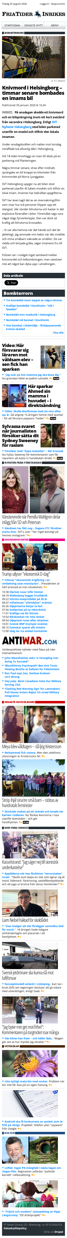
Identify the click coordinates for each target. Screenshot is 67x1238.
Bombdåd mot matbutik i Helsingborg (30, 314)
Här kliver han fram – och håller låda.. (29, 1038)
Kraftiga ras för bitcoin (23, 613)
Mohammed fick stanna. (20, 752)
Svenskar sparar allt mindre (27, 627)
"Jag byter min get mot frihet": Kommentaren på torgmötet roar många (30, 1029)
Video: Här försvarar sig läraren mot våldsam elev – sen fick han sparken (17, 357)
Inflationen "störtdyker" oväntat (30, 602)
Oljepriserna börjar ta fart (25, 606)
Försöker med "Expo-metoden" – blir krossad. (34, 451)
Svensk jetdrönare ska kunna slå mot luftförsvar (27, 975)
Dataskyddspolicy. (15, 1228)
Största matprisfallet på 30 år (28, 599)
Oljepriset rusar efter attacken (28, 620)
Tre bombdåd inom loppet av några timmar (34, 300)
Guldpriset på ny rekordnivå (27, 609)
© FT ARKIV (58, 81)
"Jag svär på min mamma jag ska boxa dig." (33, 375)
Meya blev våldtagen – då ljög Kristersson (31, 746)
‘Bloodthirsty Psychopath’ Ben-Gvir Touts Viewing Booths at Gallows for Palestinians (32, 667)
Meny (55, 25)
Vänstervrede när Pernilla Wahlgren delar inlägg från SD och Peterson (31, 519)
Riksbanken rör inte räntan (26, 617)
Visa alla (58, 332)
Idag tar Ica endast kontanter (28, 631)
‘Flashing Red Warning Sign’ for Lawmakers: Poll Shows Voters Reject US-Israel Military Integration (32, 692)
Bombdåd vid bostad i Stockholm (27, 320)
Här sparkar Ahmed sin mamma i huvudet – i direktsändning (44, 395)
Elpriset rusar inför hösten (26, 592)
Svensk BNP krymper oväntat (28, 624)
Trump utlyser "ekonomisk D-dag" (26, 573)
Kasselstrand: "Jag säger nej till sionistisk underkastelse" (30, 864)
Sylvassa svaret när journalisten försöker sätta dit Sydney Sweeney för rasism (20, 435)
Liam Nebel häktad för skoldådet (25, 919)
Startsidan (12, 25)
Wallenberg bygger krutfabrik (28, 595)
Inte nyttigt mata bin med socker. (26, 1081)
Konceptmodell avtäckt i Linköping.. (28, 984)
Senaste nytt (33, 25)
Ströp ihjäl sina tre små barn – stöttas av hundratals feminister (30, 802)
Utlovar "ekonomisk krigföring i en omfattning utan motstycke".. (26, 581)
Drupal (59, 1232)
